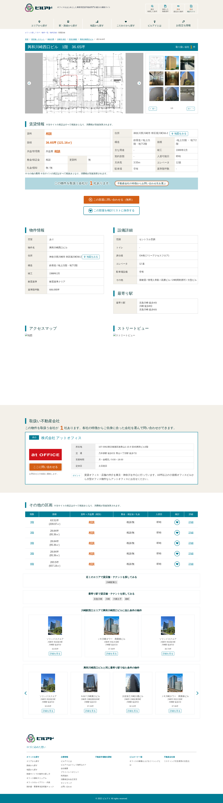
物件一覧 (45, 32)
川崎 (108, 599)
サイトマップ (66, 783)
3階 (32, 522)
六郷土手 (117, 599)
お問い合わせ (66, 787)
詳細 (191, 522)
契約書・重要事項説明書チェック (40, 787)
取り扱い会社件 (185, 47)
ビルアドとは (66, 761)
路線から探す (32, 765)
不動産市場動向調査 (103, 757)
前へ (154, 109)
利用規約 (64, 776)
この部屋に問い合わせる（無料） (113, 199)
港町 (127, 599)
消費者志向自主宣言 (69, 779)
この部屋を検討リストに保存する (114, 210)
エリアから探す (33, 761)
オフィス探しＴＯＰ (32, 32)
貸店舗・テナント (38, 39)
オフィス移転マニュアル (37, 778)
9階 (32, 564)
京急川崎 (98, 599)
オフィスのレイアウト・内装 (38, 782)
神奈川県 (50, 39)
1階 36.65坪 (100, 39)
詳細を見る (55, 653)
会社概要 (64, 768)
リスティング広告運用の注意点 (176, 761)
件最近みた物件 (178, 10)
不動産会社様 (169, 757)
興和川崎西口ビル (86, 39)
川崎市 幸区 (61, 39)
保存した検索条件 (165, 10)
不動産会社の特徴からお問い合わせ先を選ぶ (141, 183)
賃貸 (26, 39)
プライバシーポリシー (70, 772)
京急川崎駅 (73, 39)
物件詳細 (53, 32)
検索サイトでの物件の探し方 (38, 774)
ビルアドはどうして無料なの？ (73, 765)
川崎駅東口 (111, 582)
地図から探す (32, 770)
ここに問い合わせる (45, 466)
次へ (189, 109)
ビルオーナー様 (136, 757)
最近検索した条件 (152, 10)
